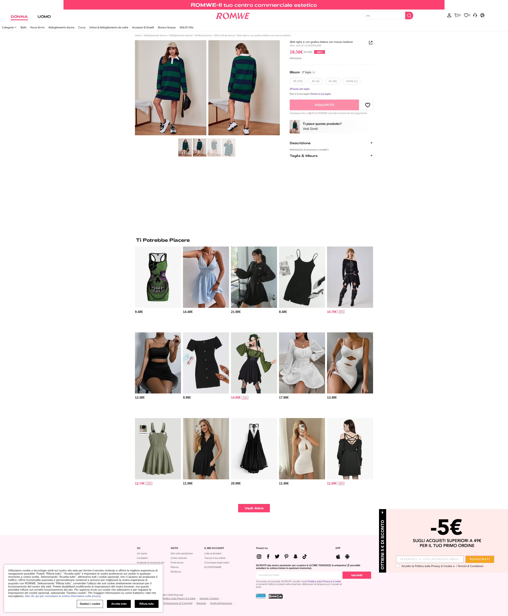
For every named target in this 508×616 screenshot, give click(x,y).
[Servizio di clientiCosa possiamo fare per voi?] (475, 15)
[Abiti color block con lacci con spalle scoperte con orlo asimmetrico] (254, 363)
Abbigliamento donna (61, 27)
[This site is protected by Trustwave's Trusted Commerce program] (261, 596)
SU (138, 548)
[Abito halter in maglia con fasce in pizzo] (254, 448)
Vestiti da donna (203, 35)
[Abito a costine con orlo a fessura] (302, 277)
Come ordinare (179, 558)
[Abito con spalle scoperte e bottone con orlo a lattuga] (206, 363)
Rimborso (176, 571)
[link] (254, 5)
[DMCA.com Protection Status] (275, 596)
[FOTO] (207, 88)
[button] (367, 105)
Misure (300, 72)
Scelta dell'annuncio (221, 603)
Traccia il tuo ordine (215, 558)
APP (337, 548)
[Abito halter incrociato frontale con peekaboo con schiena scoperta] (302, 448)
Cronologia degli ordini (216, 562)
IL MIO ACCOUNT (214, 548)
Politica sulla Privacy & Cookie (324, 581)
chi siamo (142, 553)
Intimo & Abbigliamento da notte (108, 27)
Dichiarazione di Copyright (178, 603)
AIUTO (174, 548)
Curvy (82, 27)
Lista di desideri (212, 553)
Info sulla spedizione (182, 553)
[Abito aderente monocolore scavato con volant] (350, 363)
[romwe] (233, 15)
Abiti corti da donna (224, 35)
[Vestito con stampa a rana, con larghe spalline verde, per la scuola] (158, 448)
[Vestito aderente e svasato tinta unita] (206, 448)
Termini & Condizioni (470, 566)
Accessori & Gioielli (143, 27)
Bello (23, 27)
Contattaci (142, 558)
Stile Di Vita (186, 27)
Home (138, 35)
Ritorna (175, 567)
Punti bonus (177, 562)
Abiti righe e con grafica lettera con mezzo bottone (321, 41)
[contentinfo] (139, 312)
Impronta (201, 603)
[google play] (347, 556)
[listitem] (158, 288)
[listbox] (449, 15)
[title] (254, 240)
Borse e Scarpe (167, 27)
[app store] (338, 556)
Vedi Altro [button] (254, 508)
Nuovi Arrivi (37, 27)
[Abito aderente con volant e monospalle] (158, 363)
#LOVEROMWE (212, 567)
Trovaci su (262, 548)
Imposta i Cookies (209, 598)
